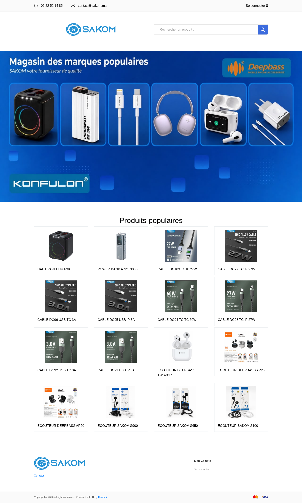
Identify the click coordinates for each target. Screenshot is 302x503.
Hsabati (102, 497)
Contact (39, 475)
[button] (22, 126)
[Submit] (263, 29)
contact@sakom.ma (92, 5)
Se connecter (256, 5)
